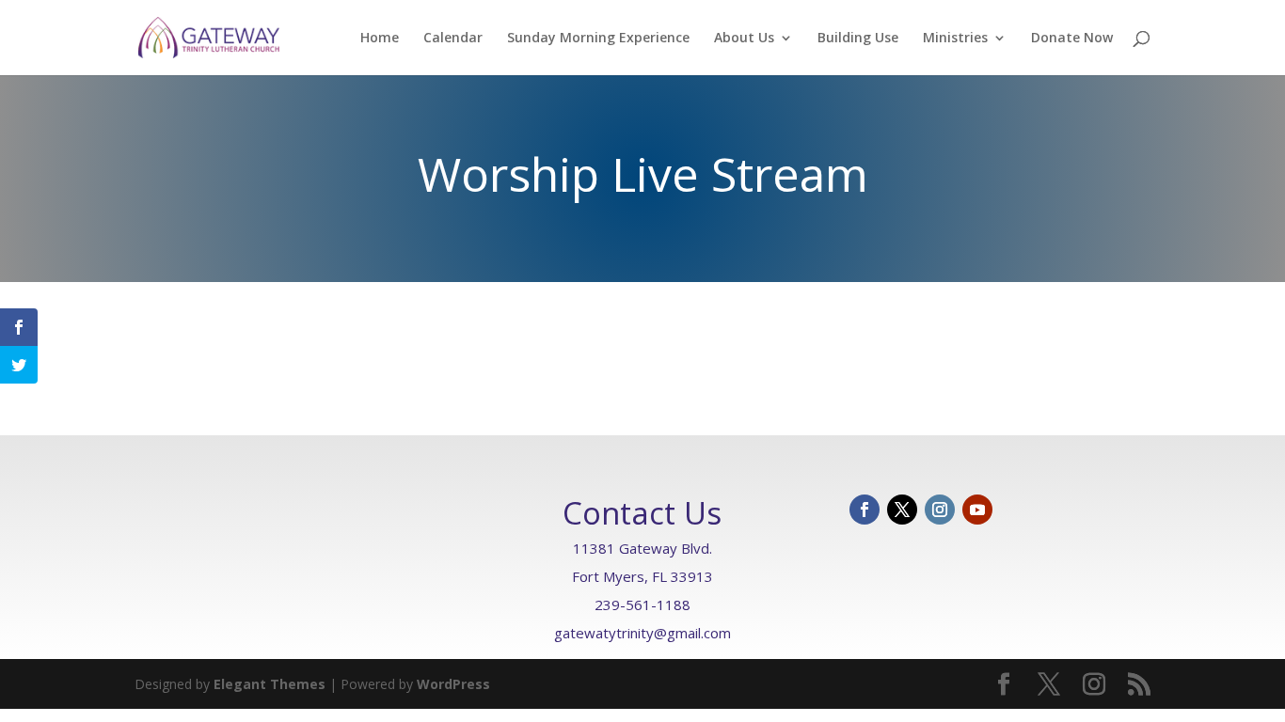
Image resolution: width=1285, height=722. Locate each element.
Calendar (453, 38)
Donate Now (1072, 38)
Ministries (955, 38)
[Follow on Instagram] (940, 509)
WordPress (453, 684)
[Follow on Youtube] (977, 509)
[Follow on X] (902, 509)
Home (379, 38)
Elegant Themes (269, 684)
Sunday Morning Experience (598, 38)
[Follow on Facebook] (864, 509)
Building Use (857, 38)
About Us (744, 38)
